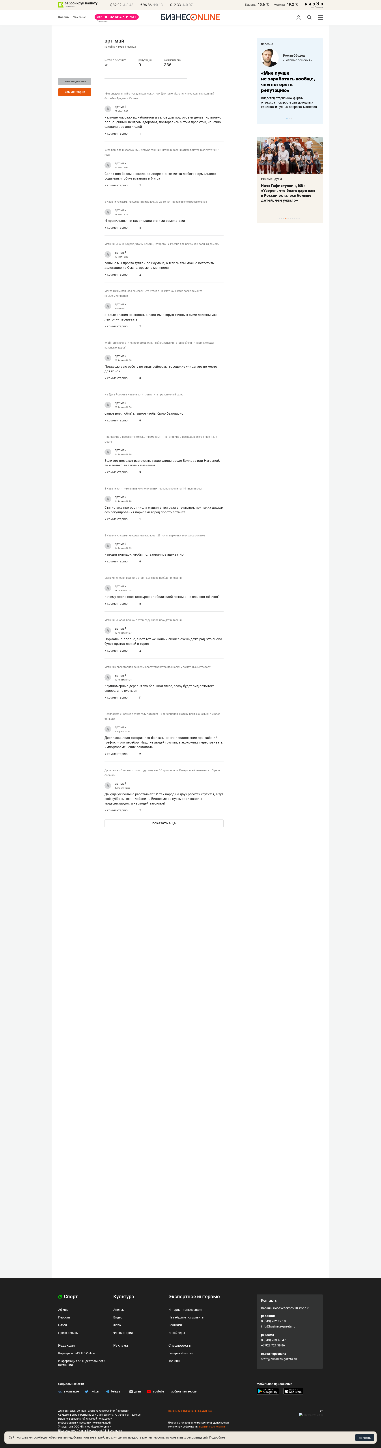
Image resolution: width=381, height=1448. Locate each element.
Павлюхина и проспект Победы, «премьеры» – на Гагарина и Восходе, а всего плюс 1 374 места (161, 439)
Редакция (66, 1345)
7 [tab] (292, 218)
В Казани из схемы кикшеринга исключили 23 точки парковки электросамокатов (156, 201)
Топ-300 (174, 1361)
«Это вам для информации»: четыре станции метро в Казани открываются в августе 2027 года (162, 152)
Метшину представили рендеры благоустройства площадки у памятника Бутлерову (158, 667)
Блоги (62, 1325)
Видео (117, 1317)
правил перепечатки (212, 1426)
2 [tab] (289, 118)
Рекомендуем (271, 179)
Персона (64, 1317)
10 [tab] (299, 218)
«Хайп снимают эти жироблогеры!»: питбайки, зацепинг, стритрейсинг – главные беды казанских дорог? (159, 345)
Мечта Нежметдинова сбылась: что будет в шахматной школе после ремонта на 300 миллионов (153, 293)
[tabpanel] (289, 79)
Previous (263, 119)
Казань (250, 4)
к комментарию (116, 133)
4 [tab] (285, 218)
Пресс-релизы (68, 1333)
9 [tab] (296, 218)
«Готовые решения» (297, 60)
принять (365, 1437)
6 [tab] (290, 218)
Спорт (70, 1296)
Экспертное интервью (194, 1296)
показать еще (164, 823)
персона (267, 44)
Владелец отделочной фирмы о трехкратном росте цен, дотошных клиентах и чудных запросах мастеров (289, 102)
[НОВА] (117, 18)
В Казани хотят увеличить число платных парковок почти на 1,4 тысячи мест (153, 488)
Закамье (79, 17)
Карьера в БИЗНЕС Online (76, 1353)
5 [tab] (288, 218)
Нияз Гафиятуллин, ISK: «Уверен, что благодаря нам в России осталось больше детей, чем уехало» (288, 193)
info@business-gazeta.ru (278, 1326)
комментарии (75, 92)
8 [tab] (294, 218)
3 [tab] (291, 118)
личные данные (75, 81)
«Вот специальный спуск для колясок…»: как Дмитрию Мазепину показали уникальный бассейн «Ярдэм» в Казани (160, 96)
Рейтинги (175, 1325)
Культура (123, 1296)
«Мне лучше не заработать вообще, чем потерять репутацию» (288, 81)
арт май (120, 107)
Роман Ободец (294, 55)
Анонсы (119, 1309)
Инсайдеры (176, 1333)
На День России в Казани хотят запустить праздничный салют (145, 394)
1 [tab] (287, 118)
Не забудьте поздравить (186, 1317)
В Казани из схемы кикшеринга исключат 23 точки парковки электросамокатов (155, 535)
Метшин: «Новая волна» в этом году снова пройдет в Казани (143, 577)
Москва (279, 4)
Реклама (120, 1345)
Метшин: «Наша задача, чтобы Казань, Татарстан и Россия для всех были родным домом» (162, 244)
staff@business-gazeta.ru (279, 1359)
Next (318, 119)
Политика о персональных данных (190, 1410)
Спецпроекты (179, 1345)
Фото (117, 1325)
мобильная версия (184, 1391)
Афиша (63, 1309)
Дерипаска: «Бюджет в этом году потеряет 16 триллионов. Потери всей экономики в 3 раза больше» (162, 716)
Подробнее (217, 1437)
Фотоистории (123, 1333)
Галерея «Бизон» (180, 1353)
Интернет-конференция (185, 1309)
